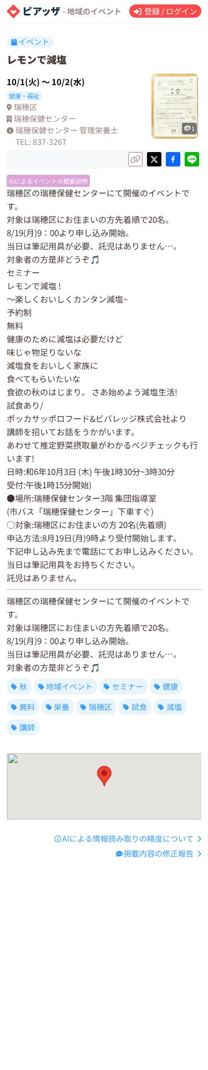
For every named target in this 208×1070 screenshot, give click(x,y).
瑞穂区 (100, 706)
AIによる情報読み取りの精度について (128, 838)
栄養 (61, 706)
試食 (139, 706)
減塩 (174, 706)
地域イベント (69, 686)
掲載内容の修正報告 (159, 853)
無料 (27, 706)
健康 (170, 686)
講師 (27, 727)
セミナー (127, 686)
